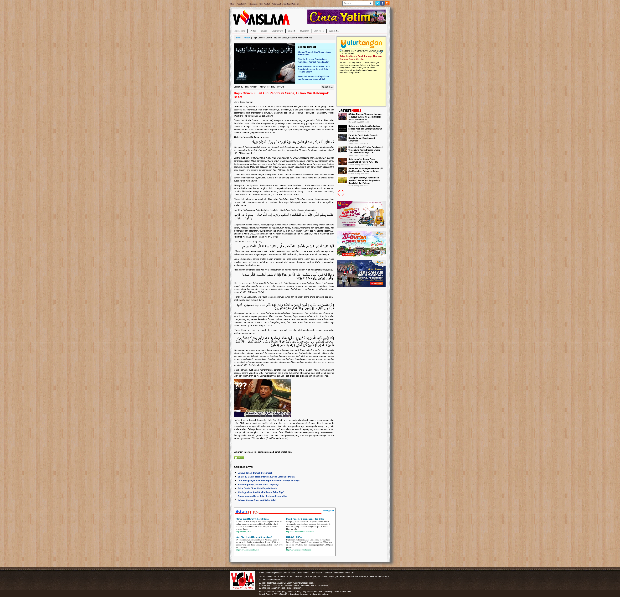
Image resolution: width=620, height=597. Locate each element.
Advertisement (251, 4)
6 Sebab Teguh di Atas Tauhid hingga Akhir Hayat (314, 53)
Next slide (380, 52)
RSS (387, 3)
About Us (270, 573)
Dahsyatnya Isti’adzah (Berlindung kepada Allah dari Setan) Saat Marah (365, 127)
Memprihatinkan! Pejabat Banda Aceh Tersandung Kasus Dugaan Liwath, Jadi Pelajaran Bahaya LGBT (365, 150)
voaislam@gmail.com (319, 594)
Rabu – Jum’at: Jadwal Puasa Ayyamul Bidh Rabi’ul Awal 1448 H (364, 160)
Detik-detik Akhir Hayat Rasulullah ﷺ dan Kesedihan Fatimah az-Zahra (365, 169)
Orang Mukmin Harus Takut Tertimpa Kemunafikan (263, 496)
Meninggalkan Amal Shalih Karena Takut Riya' (261, 492)
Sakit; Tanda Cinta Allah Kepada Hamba (257, 488)
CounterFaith (277, 31)
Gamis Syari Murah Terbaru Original (252, 518)
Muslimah (304, 31)
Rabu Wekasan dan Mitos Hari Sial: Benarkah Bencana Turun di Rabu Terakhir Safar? (314, 69)
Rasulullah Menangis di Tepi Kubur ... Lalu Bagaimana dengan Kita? (314, 77)
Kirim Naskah (264, 4)
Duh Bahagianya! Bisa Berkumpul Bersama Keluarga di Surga (269, 480)
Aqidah (247, 37)
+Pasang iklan (327, 510)
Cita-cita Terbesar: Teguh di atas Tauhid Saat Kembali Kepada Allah (313, 60)
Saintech (291, 31)
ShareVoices (319, 31)
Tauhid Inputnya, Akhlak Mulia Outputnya (258, 484)
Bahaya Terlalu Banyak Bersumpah (255, 472)
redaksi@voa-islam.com (298, 594)
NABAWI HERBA (294, 537)
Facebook (382, 3)
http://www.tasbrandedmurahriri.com (300, 531)
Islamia (264, 31)
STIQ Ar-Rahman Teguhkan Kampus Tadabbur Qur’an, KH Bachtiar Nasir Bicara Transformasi (365, 117)
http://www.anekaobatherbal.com (298, 550)
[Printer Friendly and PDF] (239, 457)
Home (232, 4)
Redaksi (240, 4)
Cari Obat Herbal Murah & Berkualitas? (254, 537)
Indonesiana (239, 31)
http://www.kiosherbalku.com (247, 550)
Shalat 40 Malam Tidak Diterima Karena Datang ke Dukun (266, 476)
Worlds (253, 31)
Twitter (377, 3)
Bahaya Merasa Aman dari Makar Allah (257, 499)
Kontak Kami (289, 573)
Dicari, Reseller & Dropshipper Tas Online (305, 518)
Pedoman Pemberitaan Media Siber (286, 4)
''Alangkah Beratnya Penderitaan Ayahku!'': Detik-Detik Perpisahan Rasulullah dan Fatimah (364, 180)
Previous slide (377, 52)
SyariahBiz (334, 31)
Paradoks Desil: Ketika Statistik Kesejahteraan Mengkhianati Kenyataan (363, 138)
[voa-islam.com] (261, 19)
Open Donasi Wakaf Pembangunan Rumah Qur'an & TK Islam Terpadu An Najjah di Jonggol (360, 61)
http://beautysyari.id (243, 531)
